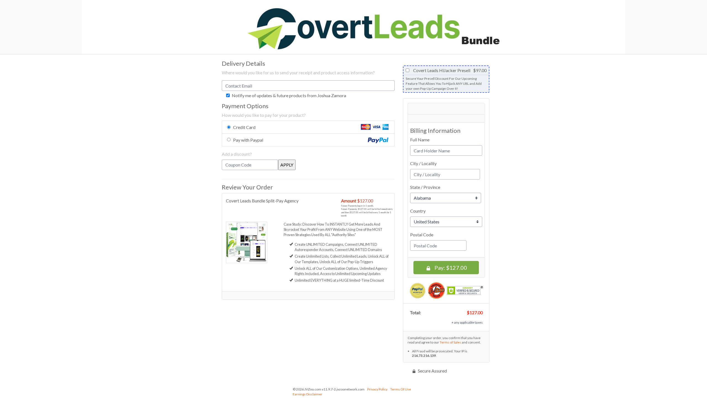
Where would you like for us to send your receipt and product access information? (298, 72)
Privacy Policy (377, 389)
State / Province (425, 187)
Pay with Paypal (248, 139)
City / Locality (423, 163)
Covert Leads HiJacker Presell (441, 70)
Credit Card (244, 127)
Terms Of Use (400, 389)
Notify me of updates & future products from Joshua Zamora (288, 95)
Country (418, 210)
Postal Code (421, 234)
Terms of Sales (450, 342)
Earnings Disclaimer (307, 394)
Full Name (419, 139)
